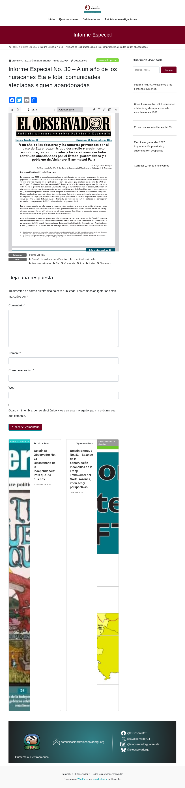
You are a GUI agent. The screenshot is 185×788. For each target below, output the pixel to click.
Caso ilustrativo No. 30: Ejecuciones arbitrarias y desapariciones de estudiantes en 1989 (154, 108)
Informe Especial (107, 60)
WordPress (83, 779)
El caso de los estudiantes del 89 (153, 127)
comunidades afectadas (84, 259)
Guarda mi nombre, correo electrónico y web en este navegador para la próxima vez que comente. (61, 413)
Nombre (14, 353)
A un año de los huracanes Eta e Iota (50, 259)
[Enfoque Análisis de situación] (108, 574)
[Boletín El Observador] (19, 574)
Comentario (16, 305)
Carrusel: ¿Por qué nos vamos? (152, 165)
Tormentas (105, 263)
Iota (82, 263)
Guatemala (69, 263)
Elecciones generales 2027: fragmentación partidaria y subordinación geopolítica (150, 146)
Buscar (169, 70)
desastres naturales (41, 263)
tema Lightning (100, 779)
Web (11, 387)
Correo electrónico (21, 370)
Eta (57, 263)
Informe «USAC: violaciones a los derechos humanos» (153, 86)
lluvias (92, 263)
